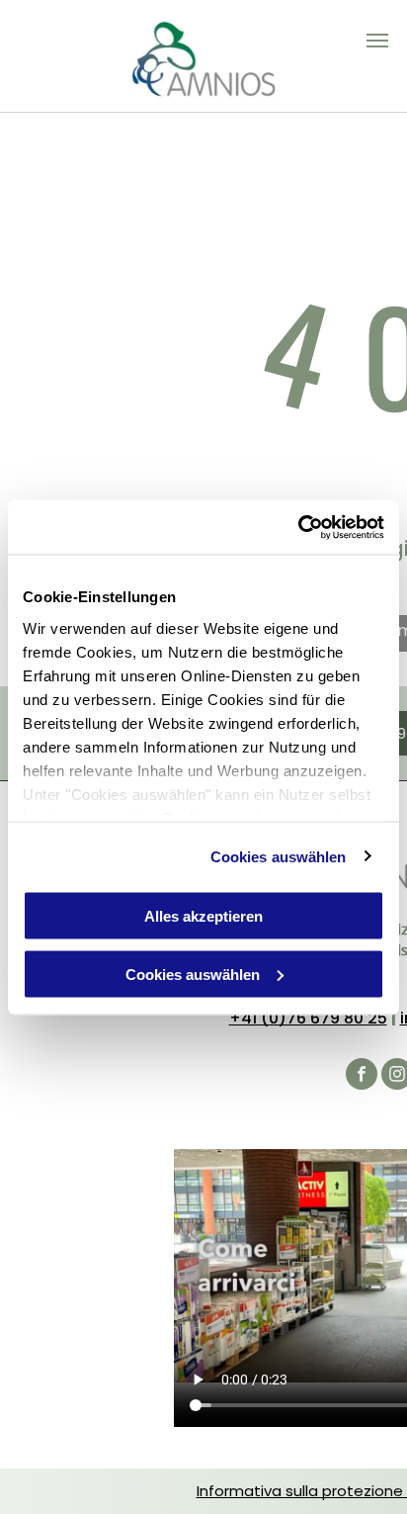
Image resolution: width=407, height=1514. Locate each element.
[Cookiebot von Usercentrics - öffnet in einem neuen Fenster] (297, 527)
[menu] (377, 40)
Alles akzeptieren (203, 916)
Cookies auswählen (278, 855)
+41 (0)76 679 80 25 (308, 1018)
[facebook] (361, 1076)
